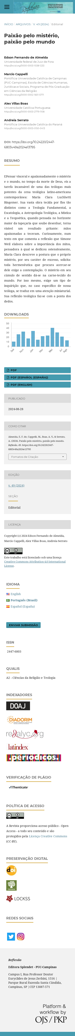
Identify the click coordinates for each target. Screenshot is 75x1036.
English (16, 594)
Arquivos (23, 24)
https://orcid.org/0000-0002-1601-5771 (24, 95)
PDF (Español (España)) (29, 377)
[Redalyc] (24, 737)
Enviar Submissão (23, 625)
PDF (13, 370)
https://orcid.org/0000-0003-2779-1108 (24, 111)
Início (8, 24)
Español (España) (23, 606)
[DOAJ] (18, 709)
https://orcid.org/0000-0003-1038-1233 (24, 65)
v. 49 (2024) (41, 24)
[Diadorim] (19, 724)
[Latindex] (18, 749)
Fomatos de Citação (24, 456)
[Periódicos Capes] (33, 760)
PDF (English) (21, 384)
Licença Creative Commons (48, 836)
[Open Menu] (7, 7)
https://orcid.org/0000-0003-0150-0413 (24, 128)
